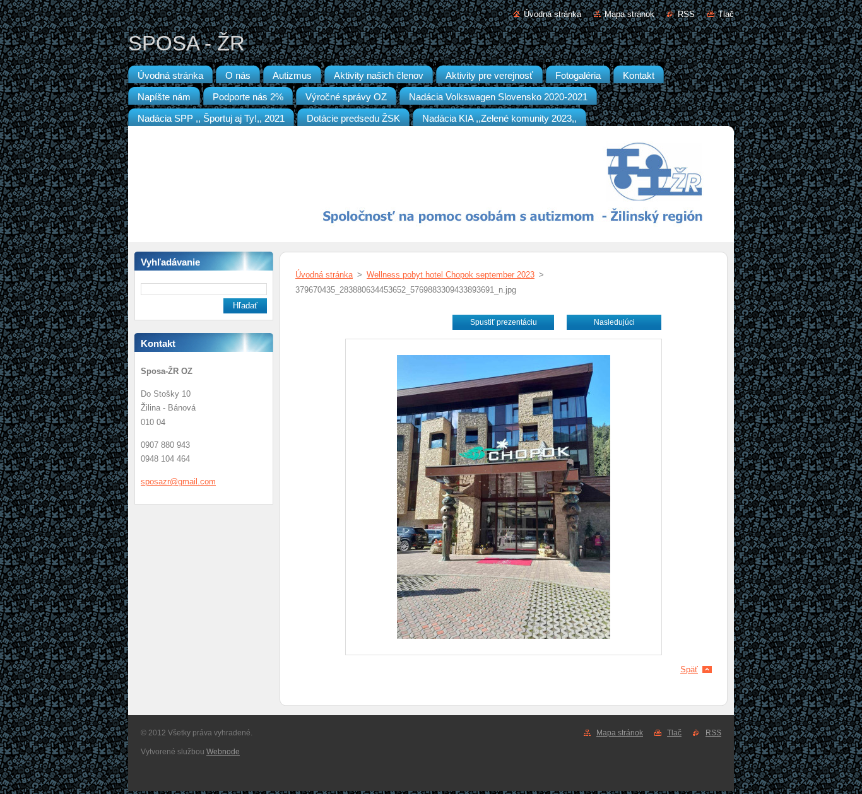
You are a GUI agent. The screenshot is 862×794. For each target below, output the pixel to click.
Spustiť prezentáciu (503, 322)
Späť (689, 669)
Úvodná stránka (552, 14)
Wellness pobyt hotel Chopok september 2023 (450, 274)
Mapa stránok (629, 14)
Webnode (223, 751)
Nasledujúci (614, 322)
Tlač (726, 14)
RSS (686, 14)
